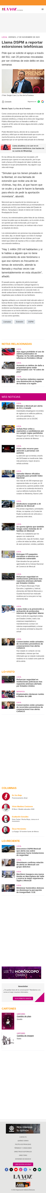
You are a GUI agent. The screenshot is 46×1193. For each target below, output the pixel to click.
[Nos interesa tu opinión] (23, 1129)
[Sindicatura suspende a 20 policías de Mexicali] (8, 510)
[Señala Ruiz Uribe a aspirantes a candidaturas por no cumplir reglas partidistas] (8, 433)
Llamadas (7, 322)
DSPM (30, 322)
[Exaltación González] (6, 819)
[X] (11, 1169)
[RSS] (30, 1169)
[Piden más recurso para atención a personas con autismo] (8, 456)
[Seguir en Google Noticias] (42, 101)
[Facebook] (6, 1169)
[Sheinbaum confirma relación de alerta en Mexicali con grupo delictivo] (8, 863)
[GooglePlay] (39, 1169)
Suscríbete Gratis (23, 998)
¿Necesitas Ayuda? (23, 1164)
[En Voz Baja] (6, 796)
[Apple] (34, 1169)
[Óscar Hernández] (6, 830)
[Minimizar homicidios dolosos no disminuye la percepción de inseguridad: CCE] (8, 888)
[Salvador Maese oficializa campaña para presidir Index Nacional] (8, 484)
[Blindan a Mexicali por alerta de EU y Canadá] (8, 412)
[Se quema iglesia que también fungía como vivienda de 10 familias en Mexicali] (8, 535)
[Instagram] (20, 1169)
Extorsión (19, 322)
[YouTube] (16, 1169)
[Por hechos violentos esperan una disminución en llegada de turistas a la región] (8, 380)
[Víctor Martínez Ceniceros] (6, 807)
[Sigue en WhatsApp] (38, 101)
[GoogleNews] (25, 1169)
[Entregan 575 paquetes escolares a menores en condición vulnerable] (8, 560)
